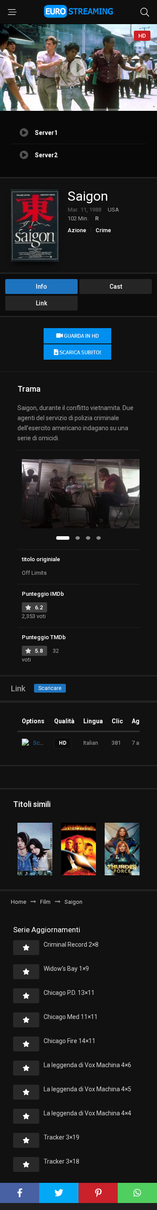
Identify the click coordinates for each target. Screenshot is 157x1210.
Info (41, 286)
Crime (103, 230)
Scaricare (49, 688)
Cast (115, 286)
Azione (77, 230)
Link (41, 303)
